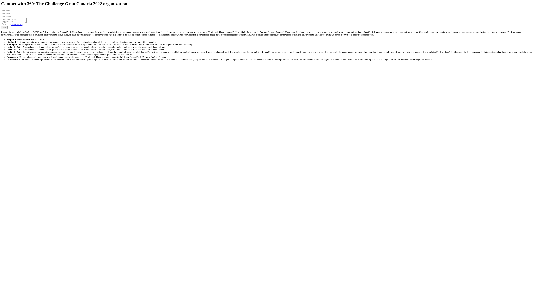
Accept (13, 24)
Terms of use (16, 24)
